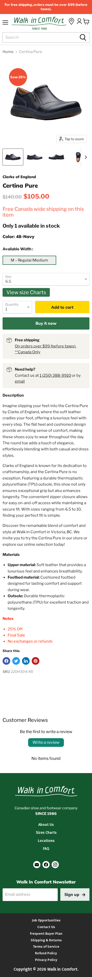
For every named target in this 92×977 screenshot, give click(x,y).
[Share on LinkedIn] (26, 661)
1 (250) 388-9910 (55, 375)
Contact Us (46, 927)
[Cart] (86, 21)
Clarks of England (19, 176)
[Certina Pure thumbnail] (13, 157)
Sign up (71, 894)
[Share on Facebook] (6, 661)
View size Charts (26, 292)
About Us (46, 825)
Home (8, 52)
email (20, 381)
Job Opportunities (46, 920)
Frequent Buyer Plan (46, 933)
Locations (46, 841)
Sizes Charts (46, 832)
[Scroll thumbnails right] (85, 157)
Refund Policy (46, 953)
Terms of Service (46, 946)
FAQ (46, 848)
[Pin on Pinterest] (35, 661)
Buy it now (46, 323)
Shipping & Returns (46, 940)
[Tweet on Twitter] (16, 661)
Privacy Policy (46, 960)
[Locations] (71, 21)
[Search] (82, 37)
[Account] (79, 21)
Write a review (46, 742)
